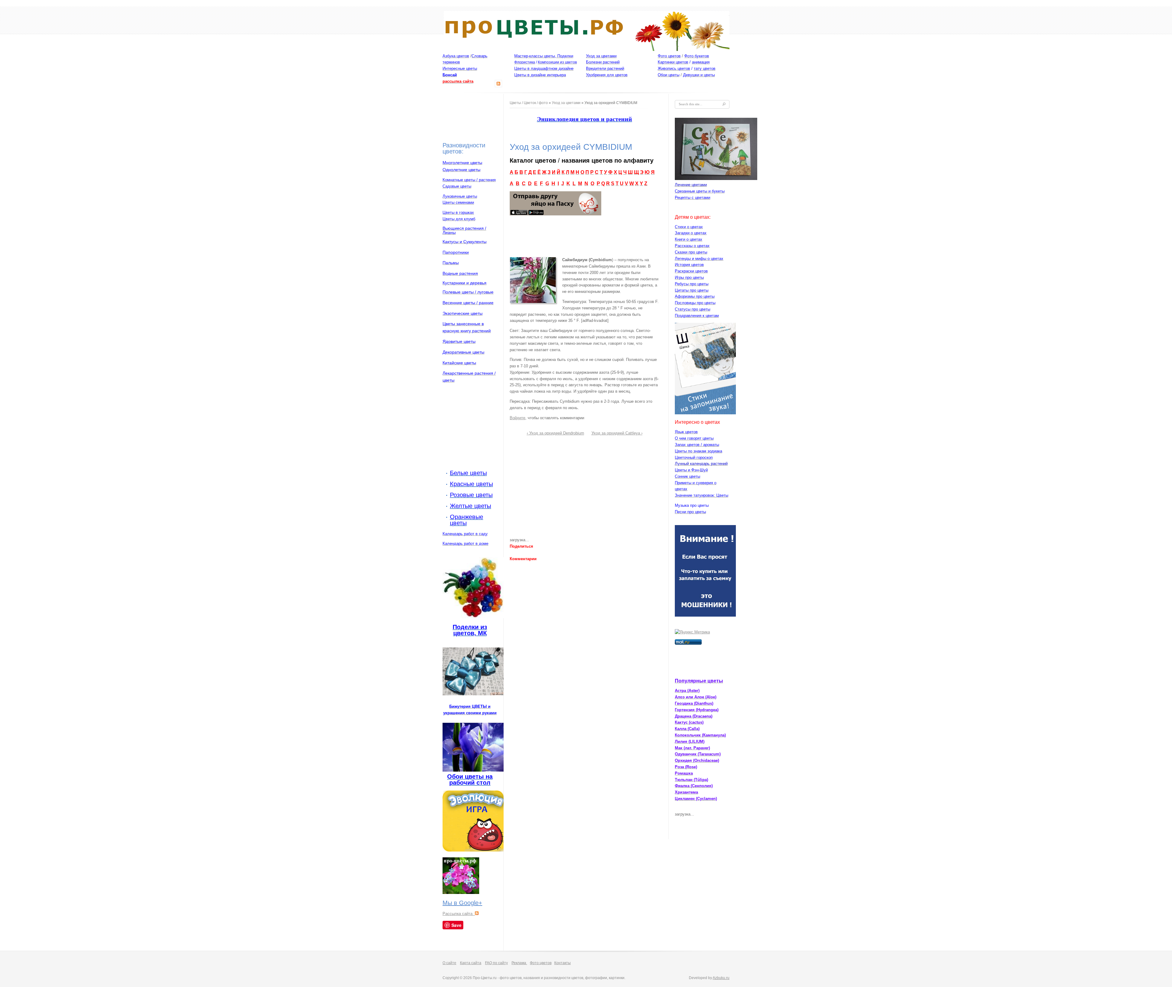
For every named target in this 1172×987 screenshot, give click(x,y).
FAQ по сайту (496, 963)
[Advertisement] (467, 117)
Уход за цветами (566, 103)
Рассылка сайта (459, 913)
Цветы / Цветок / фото (529, 103)
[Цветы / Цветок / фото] (586, 49)
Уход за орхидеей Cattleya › (616, 433)
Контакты (562, 963)
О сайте (449, 963)
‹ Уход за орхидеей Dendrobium (555, 433)
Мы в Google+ (462, 902)
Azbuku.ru (721, 978)
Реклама (519, 963)
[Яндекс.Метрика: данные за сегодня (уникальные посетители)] (692, 632)
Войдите (517, 418)
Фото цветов (541, 963)
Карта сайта (470, 963)
